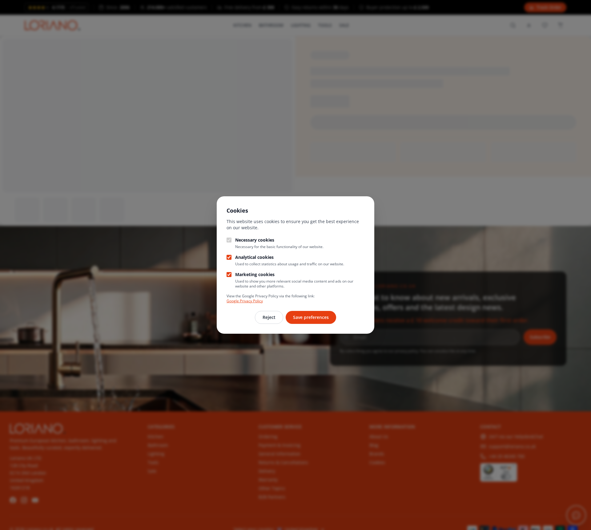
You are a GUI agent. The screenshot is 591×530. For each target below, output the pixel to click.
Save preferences (311, 317)
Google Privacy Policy (245, 301)
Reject (269, 317)
